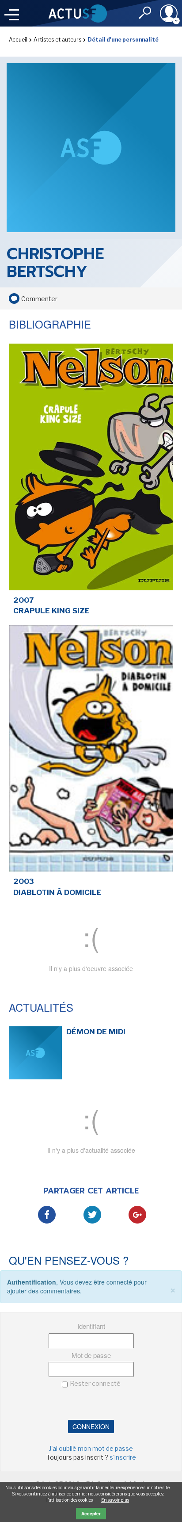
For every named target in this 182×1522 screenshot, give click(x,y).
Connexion (91, 1426)
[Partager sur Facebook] (47, 1215)
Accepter (91, 1514)
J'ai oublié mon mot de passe (91, 1448)
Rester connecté (95, 1384)
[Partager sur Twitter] (92, 1215)
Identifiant (91, 1326)
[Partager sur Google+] (137, 1215)
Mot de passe (91, 1355)
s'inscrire (123, 1457)
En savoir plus (115, 1500)
